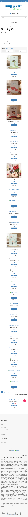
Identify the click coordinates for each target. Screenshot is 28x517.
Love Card (14, 179)
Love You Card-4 (14, 154)
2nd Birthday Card (14, 360)
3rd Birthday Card (14, 383)
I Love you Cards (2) (5, 41)
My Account (3, 441)
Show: (17, 51)
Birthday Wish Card (14, 305)
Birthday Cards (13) (5, 38)
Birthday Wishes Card (14, 191)
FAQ (2, 424)
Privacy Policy (3, 427)
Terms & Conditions (4, 429)
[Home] (1, 26)
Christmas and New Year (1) (7, 40)
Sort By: (3, 51)
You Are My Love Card (14, 349)
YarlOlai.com (16, 448)
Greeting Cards (10, 26)
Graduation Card (14, 271)
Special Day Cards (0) (6, 43)
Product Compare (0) (9, 48)
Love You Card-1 (14, 143)
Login (22, 1)
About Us (2, 422)
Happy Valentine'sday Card (14, 96)
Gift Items (4, 26)
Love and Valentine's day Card (14, 121)
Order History (3, 442)
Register (25, 1)
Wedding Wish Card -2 (14, 327)
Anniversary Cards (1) (6, 36)
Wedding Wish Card (14, 294)
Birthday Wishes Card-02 (14, 202)
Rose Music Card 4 (14, 338)
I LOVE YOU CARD (14, 316)
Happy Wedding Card (14, 224)
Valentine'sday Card (14, 132)
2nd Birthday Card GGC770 (14, 372)
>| (8, 392)
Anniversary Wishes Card (14, 260)
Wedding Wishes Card (14, 249)
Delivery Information (5, 426)
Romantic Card (14, 283)
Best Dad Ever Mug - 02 (14, 401)
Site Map (2, 435)
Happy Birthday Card (14, 71)
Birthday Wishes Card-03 (14, 213)
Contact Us (3, 434)
